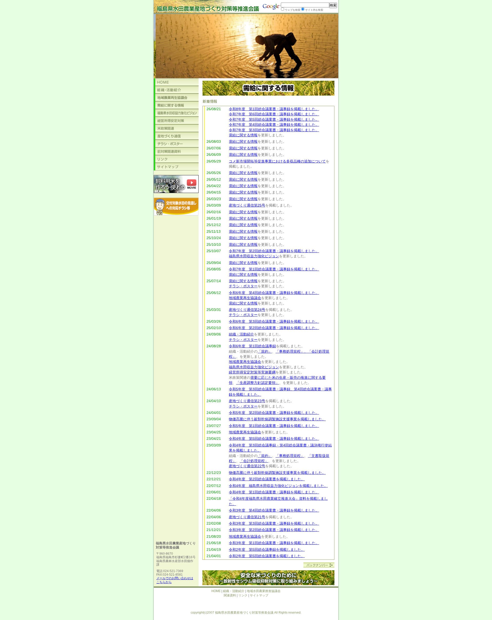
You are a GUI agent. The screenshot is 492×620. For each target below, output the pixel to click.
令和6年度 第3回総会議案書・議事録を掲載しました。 (274, 321)
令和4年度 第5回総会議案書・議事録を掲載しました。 (274, 439)
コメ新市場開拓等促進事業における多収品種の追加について (277, 161)
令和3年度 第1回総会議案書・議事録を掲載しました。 (274, 543)
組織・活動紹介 (241, 334)
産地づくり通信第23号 (247, 401)
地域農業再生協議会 (245, 298)
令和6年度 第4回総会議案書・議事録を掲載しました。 (274, 293)
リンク (243, 595)
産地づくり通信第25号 (247, 205)
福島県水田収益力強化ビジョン (254, 256)
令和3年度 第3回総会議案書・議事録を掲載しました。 (274, 523)
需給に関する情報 (243, 135)
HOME (216, 591)
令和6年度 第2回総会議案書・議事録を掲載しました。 (274, 328)
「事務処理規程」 (289, 456)
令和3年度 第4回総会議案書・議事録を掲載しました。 (274, 510)
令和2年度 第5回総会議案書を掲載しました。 (267, 556)
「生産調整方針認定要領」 (257, 383)
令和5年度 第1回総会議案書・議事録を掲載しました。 (274, 426)
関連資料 (230, 595)
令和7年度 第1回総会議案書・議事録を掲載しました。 (274, 269)
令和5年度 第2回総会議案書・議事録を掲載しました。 (274, 413)
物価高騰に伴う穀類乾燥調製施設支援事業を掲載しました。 (277, 419)
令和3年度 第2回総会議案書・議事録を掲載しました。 (274, 530)
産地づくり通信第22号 (247, 466)
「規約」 (265, 351)
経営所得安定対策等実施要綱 (252, 372)
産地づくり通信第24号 (247, 310)
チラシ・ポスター (243, 286)
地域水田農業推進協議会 (264, 591)
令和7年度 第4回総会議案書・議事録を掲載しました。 (274, 125)
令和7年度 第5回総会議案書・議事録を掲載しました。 (274, 119)
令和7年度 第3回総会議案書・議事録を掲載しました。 (274, 130)
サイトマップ (259, 595)
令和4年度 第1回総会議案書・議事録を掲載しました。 (274, 492)
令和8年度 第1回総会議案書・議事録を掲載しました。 (274, 109)
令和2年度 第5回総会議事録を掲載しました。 (267, 550)
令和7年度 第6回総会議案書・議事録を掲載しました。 (274, 114)
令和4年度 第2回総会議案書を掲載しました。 (267, 479)
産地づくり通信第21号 (247, 517)
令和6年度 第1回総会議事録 (252, 346)
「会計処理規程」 (254, 461)
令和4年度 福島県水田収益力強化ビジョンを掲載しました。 (278, 486)
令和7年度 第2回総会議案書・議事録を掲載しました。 (274, 251)
